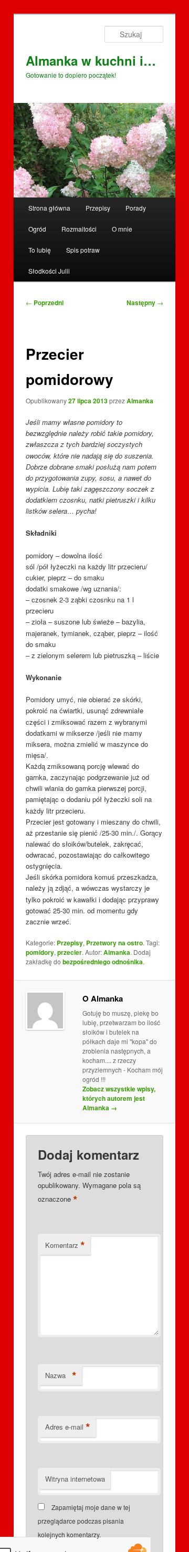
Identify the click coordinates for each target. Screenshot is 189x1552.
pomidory (40, 952)
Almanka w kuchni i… (91, 60)
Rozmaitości (79, 228)
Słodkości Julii (49, 270)
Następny (145, 302)
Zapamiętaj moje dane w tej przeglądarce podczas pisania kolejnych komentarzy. (84, 1521)
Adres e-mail (67, 1427)
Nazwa (61, 1375)
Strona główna (49, 207)
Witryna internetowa (75, 1479)
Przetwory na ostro (114, 942)
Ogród (37, 228)
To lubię (39, 249)
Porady (135, 207)
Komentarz (65, 1245)
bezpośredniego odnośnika (102, 961)
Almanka (140, 400)
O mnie (122, 228)
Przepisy (98, 207)
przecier (69, 952)
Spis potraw (83, 249)
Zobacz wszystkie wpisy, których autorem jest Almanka (118, 1098)
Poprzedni (45, 302)
